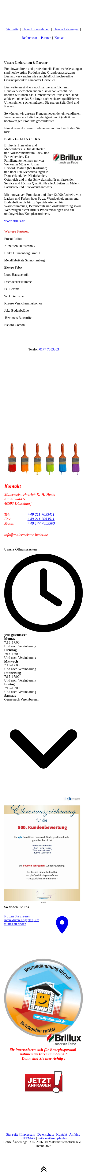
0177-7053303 (49, 349)
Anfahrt (74, 1134)
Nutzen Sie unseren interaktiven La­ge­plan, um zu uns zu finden (21, 920)
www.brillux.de (15, 221)
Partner (45, 37)
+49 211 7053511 (40, 519)
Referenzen (29, 37)
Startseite (12, 29)
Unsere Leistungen (66, 29)
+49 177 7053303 (41, 523)
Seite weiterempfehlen (52, 1138)
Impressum (27, 1134)
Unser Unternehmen (35, 29)
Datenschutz (45, 1134)
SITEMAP (28, 1138)
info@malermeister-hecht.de (26, 535)
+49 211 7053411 (40, 514)
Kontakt (59, 37)
